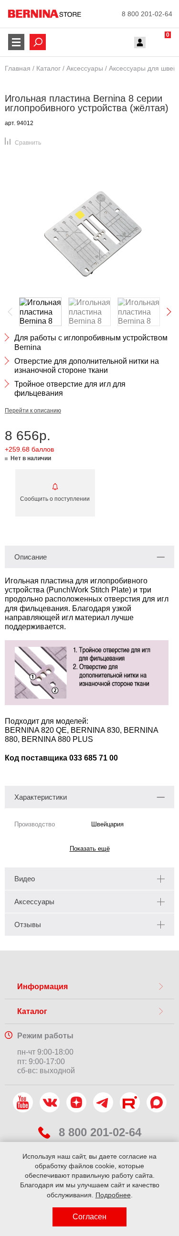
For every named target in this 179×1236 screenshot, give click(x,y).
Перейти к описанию (33, 410)
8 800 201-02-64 (147, 14)
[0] (159, 43)
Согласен (89, 1217)
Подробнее (113, 1195)
